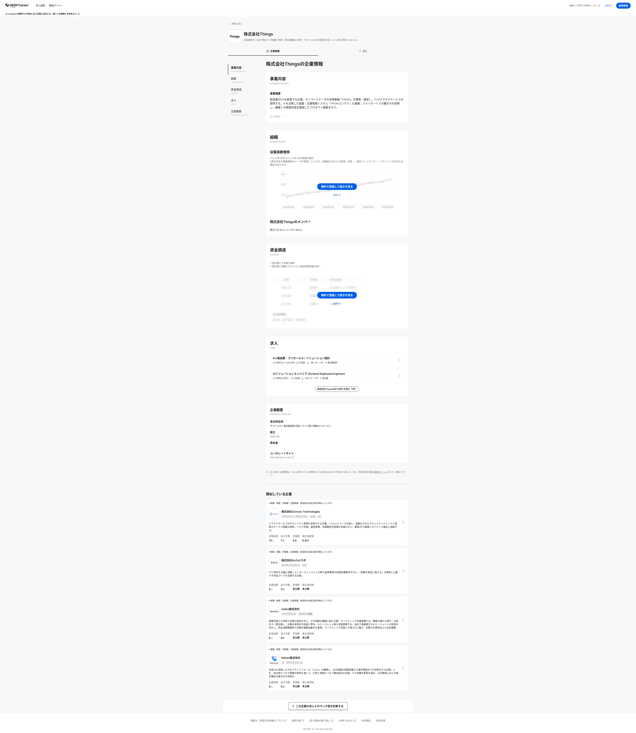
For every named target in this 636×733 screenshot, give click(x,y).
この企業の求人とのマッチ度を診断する (320, 706)
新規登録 (623, 5)
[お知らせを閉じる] (629, 14)
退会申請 (380, 720)
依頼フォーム (380, 472)
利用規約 (366, 720)
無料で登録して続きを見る (337, 186)
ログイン (609, 5)
